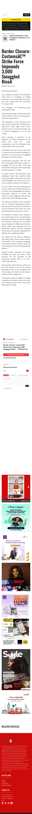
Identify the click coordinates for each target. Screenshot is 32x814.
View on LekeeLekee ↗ (24, 339)
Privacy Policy (5, 783)
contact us (10, 798)
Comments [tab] (6, 375)
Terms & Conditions (7, 785)
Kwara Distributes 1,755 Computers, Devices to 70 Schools (19, 38)
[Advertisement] (16, 324)
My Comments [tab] (13, 375)
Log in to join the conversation (16, 354)
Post (27, 385)
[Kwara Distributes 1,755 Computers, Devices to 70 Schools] (5, 38)
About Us (4, 782)
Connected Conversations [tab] (22, 375)
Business (4, 86)
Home (3, 780)
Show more (6, 364)
